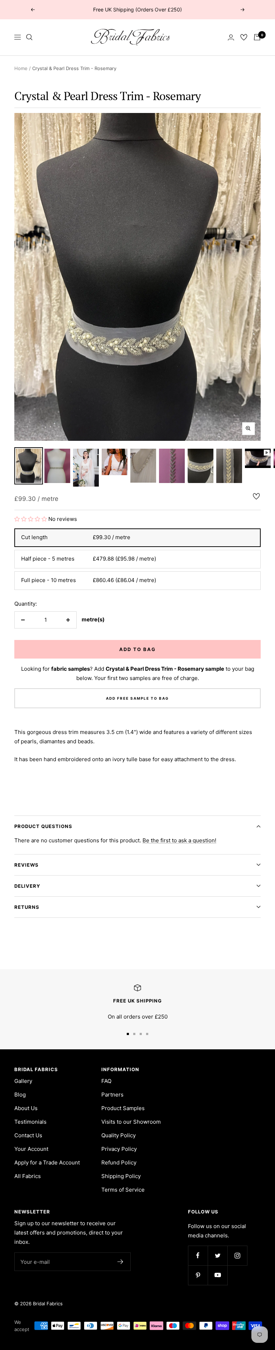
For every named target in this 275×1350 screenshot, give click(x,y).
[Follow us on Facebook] (198, 1255)
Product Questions (43, 826)
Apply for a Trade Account (47, 1162)
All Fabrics (27, 1176)
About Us (26, 1108)
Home (21, 68)
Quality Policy (118, 1135)
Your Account (31, 1148)
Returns (26, 907)
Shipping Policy (121, 1176)
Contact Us (28, 1135)
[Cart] (257, 37)
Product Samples (123, 1108)
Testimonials (30, 1121)
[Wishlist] (244, 37)
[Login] (231, 37)
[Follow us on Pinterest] (198, 1275)
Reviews (26, 865)
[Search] (29, 37)
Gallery (23, 1081)
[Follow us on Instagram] (237, 1255)
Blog (20, 1094)
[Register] (120, 1261)
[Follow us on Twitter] (217, 1255)
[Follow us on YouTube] (217, 1275)
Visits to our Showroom (131, 1121)
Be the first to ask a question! (179, 840)
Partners (112, 1094)
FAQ (106, 1081)
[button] (31, 519)
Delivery (27, 886)
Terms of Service (123, 1189)
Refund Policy (118, 1162)
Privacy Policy (119, 1148)
